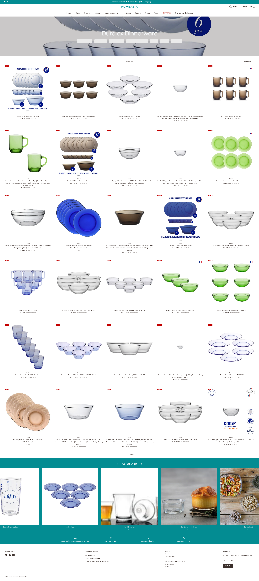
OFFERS (167, 13)
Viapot (98, 13)
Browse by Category (184, 13)
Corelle (138, 13)
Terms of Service (169, 564)
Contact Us (168, 566)
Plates (164, 41)
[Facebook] (7, 1)
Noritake (127, 13)
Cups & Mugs (101, 41)
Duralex (87, 13)
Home (68, 13)
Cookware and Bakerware (137, 41)
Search (167, 554)
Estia (77, 13)
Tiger (156, 13)
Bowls (154, 41)
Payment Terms (169, 559)
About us (167, 551)
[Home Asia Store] (129, 7)
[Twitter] (5, 1)
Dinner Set (176, 41)
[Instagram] (10, 1)
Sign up (227, 566)
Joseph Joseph (112, 13)
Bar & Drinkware (84, 41)
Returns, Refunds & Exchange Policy (175, 561)
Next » (132, 454)
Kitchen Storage (116, 41)
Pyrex (147, 13)
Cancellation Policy (170, 556)
